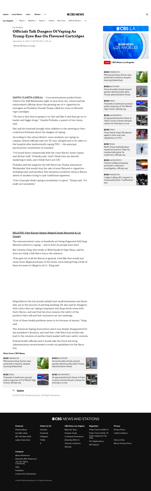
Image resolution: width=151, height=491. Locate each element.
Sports (42, 21)
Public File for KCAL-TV (99, 433)
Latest (5, 14)
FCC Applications (96, 441)
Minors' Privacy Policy (123, 443)
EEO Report (94, 445)
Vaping (20, 390)
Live (28, 14)
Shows (37, 14)
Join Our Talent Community (21, 463)
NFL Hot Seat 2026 (23, 436)
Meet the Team (71, 430)
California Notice (121, 433)
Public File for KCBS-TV (99, 430)
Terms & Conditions (73, 443)
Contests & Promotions (74, 436)
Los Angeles (8, 21)
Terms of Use (119, 440)
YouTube (43, 430)
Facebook (44, 433)
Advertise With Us (72, 440)
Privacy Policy (119, 430)
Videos (51, 21)
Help (17, 467)
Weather (31, 21)
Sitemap (68, 447)
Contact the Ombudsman (25, 474)
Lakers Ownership (22, 440)
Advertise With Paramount (26, 459)
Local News (17, 14)
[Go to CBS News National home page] (75, 14)
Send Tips (61, 21)
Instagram (44, 436)
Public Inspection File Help (98, 437)
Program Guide (71, 433)
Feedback (19, 470)
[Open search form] (147, 14)
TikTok (42, 440)
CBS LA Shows (74, 21)
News (21, 21)
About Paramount (22, 455)
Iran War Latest (21, 433)
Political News (21, 430)
